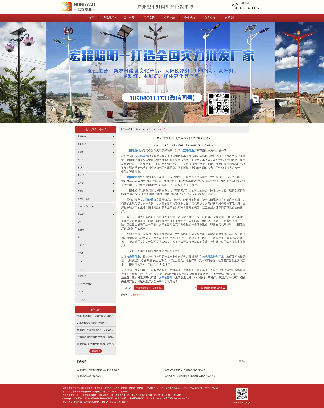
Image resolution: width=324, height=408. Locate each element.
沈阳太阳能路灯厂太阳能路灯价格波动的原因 (185, 369)
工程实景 (129, 17)
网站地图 (150, 398)
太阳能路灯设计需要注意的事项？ (92, 323)
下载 (149, 129)
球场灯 (81, 214)
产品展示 (108, 17)
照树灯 (81, 245)
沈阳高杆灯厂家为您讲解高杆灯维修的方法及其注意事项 (190, 376)
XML (159, 398)
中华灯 (81, 167)
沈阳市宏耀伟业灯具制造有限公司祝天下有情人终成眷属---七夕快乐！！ (109, 344)
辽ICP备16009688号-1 (179, 398)
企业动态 (189, 17)
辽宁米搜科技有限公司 (134, 398)
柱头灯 (81, 268)
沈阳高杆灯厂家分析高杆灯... (212, 287)
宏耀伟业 (78, 402)
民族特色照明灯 (85, 284)
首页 (91, 17)
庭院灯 (81, 152)
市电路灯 (82, 144)
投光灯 (81, 253)
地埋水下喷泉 (84, 198)
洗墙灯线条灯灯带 (86, 206)
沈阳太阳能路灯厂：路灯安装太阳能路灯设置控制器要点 (102, 316)
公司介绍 (169, 17)
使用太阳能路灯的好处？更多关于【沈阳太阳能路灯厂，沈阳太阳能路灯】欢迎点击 (114, 337)
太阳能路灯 (135, 294)
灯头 (80, 261)
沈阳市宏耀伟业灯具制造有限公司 (77, 388)
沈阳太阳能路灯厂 (89, 395)
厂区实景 (149, 17)
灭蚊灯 (81, 237)
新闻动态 (161, 129)
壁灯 (80, 222)
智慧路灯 (82, 276)
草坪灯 (81, 183)
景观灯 (81, 191)
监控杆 (81, 229)
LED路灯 (82, 292)
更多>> (242, 361)
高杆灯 (81, 160)
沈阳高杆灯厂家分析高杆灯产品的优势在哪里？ (98, 369)
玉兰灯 (81, 175)
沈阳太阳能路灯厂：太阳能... (149, 287)
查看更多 (96, 351)
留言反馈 (210, 17)
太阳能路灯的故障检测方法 (89, 376)
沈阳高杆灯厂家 (106, 395)
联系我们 (230, 17)
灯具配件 (82, 299)
